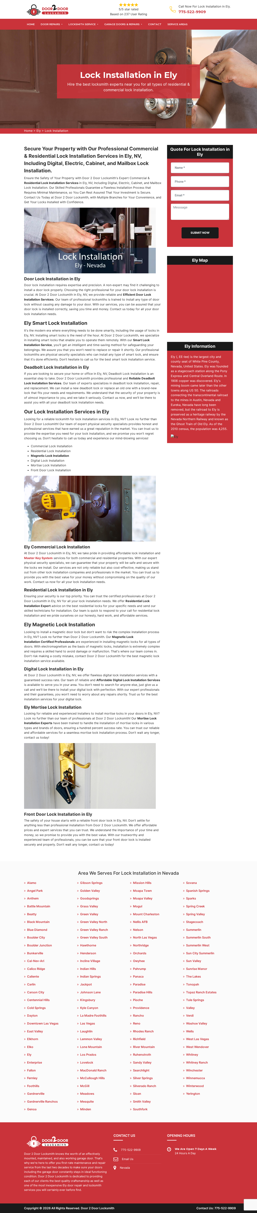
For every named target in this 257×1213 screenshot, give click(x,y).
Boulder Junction (39, 945)
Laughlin (86, 1031)
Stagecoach (194, 922)
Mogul (137, 906)
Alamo (31, 883)
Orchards (139, 953)
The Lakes (193, 976)
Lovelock (86, 1062)
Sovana (191, 883)
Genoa (31, 1109)
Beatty (31, 914)
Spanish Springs (198, 891)
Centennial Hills (38, 1000)
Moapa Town (142, 891)
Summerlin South (198, 937)
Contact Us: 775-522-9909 (216, 1208)
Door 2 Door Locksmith (97, 1208)
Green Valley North (93, 922)
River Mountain (144, 1047)
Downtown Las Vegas (43, 1023)
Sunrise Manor (196, 969)
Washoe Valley (196, 1023)
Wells (190, 1031)
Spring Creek (195, 906)
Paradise (139, 984)
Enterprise (34, 1062)
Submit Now (200, 232)
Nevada (125, 1167)
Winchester (194, 1070)
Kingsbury (87, 1000)
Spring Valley (195, 914)
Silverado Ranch (144, 1086)
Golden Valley (90, 891)
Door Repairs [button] (51, 24)
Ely (38, 131)
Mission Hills (142, 883)
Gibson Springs (91, 883)
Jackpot (86, 984)
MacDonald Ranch (93, 1070)
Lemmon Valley (91, 1039)
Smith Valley (142, 1101)
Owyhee (139, 961)
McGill (84, 1086)
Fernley (32, 1078)
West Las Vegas (197, 1039)
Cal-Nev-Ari (35, 961)
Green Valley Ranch (94, 930)
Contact (154, 24)
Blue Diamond (37, 930)
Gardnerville (35, 1093)
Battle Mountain (38, 906)
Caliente (33, 976)
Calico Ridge (36, 969)
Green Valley (89, 914)
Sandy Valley (142, 1062)
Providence (141, 1008)
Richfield (139, 1039)
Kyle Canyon (89, 1008)
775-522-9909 (192, 12)
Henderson (88, 953)
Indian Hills (88, 969)
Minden (85, 1109)
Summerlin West (197, 945)
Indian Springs (90, 976)
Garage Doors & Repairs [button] (122, 24)
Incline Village (90, 961)
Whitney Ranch (197, 1062)
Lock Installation (56, 131)
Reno (136, 1023)
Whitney (192, 1054)
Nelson (138, 930)
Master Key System (38, 558)
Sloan (137, 1093)
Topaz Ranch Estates (201, 992)
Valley (190, 1008)
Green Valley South (94, 937)
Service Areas (177, 24)
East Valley (35, 1031)
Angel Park (35, 891)
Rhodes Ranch (143, 1031)
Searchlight (141, 1070)
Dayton (32, 1015)
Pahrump (139, 969)
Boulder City (36, 937)
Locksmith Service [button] (82, 24)
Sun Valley (193, 961)
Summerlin (193, 930)
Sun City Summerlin (200, 953)
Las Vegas (87, 1023)
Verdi (190, 1015)
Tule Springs (195, 1000)
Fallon (31, 1070)
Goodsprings (89, 898)
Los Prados (88, 1054)
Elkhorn (32, 1039)
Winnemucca (195, 1078)
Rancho (138, 1015)
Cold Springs (36, 1008)
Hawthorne (88, 945)
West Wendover (197, 1047)
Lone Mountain (91, 1047)
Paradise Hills (142, 992)
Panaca (138, 976)
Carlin (31, 984)
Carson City (35, 992)
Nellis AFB (140, 922)
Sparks (191, 898)
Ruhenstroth (142, 1054)
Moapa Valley (142, 898)
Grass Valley (89, 906)
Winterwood (195, 1086)
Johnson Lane (90, 992)
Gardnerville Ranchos (42, 1101)
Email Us (127, 1159)
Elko (30, 1047)
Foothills (33, 1086)
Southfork (140, 1109)
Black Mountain (38, 922)
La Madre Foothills (93, 1015)
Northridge (141, 945)
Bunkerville (35, 953)
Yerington (193, 1093)
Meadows (87, 1093)
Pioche (138, 1000)
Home (31, 24)
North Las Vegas (145, 937)
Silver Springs (143, 1078)
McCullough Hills (92, 1078)
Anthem (33, 898)
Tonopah (192, 984)
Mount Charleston (146, 914)
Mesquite (87, 1101)
